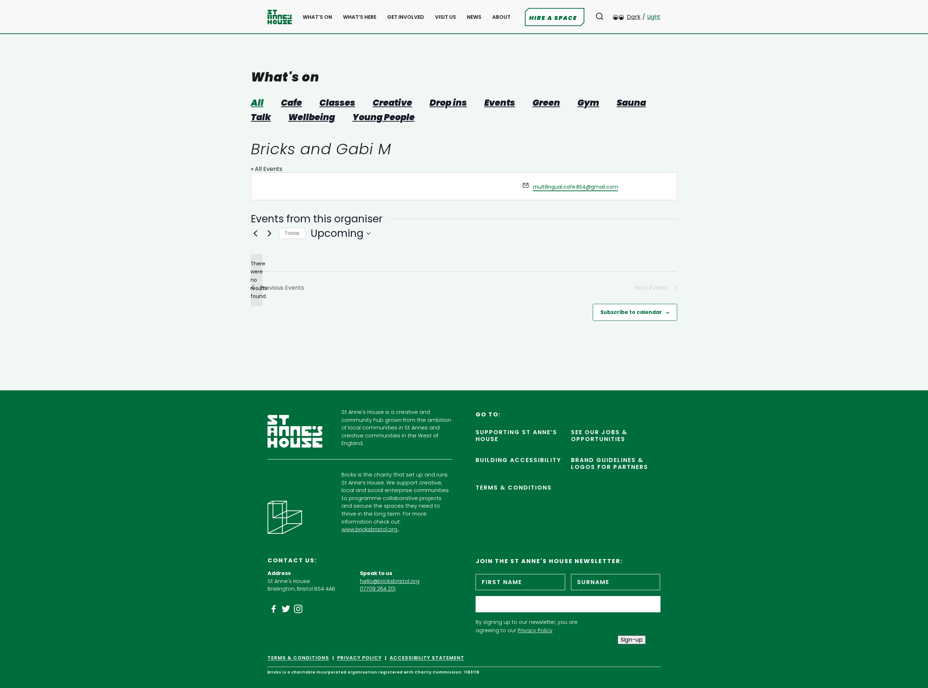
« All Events (266, 169)
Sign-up (632, 639)
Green (546, 103)
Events (499, 103)
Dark (634, 16)
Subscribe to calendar (631, 312)
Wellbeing (311, 117)
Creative (392, 103)
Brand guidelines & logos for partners (609, 463)
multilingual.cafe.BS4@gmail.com (575, 186)
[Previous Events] (255, 233)
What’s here (359, 17)
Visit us (445, 17)
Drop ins (448, 103)
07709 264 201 (377, 588)
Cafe (291, 103)
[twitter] (286, 609)
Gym (588, 103)
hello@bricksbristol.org (389, 581)
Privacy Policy (535, 630)
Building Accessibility (518, 460)
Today (292, 233)
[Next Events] (269, 233)
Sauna (631, 103)
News (474, 17)
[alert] (256, 280)
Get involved (405, 17)
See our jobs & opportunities (599, 435)
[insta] (298, 609)
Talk (261, 117)
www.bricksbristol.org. (369, 529)
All (257, 103)
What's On (317, 17)
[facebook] (273, 609)
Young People (383, 117)
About (501, 17)
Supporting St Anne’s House (516, 435)
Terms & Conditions (514, 487)
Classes (337, 103)
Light (653, 16)
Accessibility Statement (427, 658)
